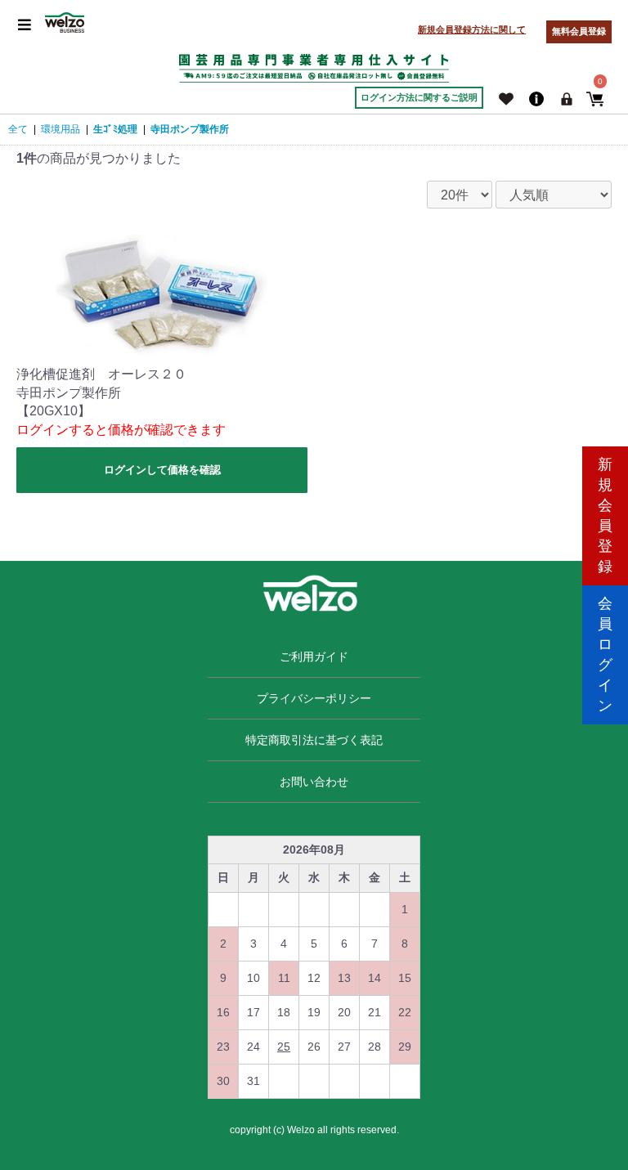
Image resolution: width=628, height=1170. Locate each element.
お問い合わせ (314, 781)
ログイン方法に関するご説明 (419, 97)
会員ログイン (605, 654)
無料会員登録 (579, 31)
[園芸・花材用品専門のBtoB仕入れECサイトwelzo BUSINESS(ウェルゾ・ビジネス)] (64, 22)
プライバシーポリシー (314, 698)
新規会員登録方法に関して (472, 29)
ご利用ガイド (314, 656)
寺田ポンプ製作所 (189, 129)
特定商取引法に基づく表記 (314, 739)
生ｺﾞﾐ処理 (115, 129)
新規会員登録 (605, 515)
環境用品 (60, 129)
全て (18, 129)
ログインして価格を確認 (162, 470)
